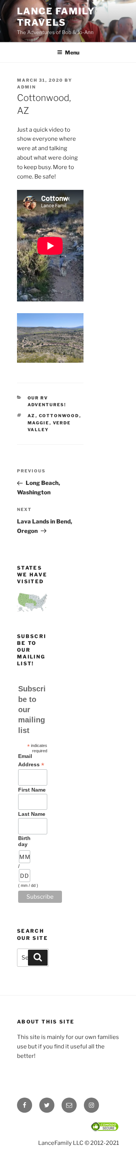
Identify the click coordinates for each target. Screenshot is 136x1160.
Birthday (24, 841)
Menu (72, 52)
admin (26, 87)
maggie (38, 422)
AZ (32, 415)
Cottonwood (59, 415)
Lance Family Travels (56, 17)
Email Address (31, 760)
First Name (32, 790)
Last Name (31, 814)
